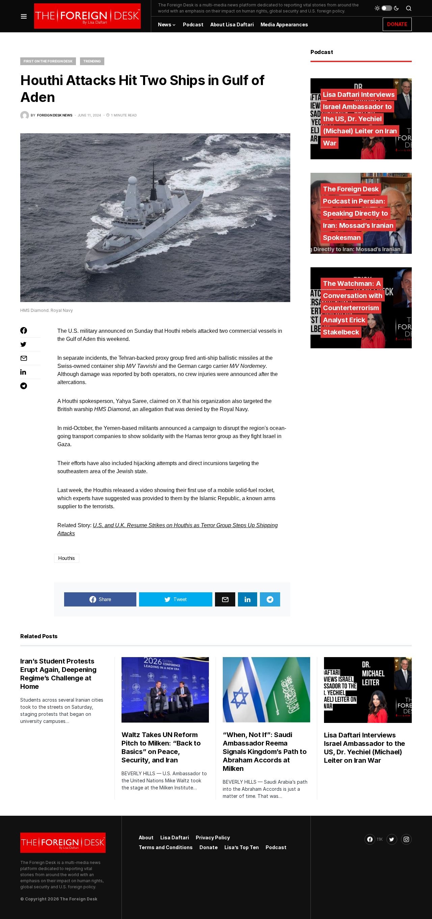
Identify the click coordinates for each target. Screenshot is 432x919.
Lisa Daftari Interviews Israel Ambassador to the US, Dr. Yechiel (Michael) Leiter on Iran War (360, 118)
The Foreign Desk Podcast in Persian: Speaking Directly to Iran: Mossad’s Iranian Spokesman (358, 213)
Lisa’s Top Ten (241, 847)
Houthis (66, 558)
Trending (92, 61)
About (146, 837)
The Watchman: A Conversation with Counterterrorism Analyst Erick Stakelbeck (352, 307)
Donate (208, 847)
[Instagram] (406, 839)
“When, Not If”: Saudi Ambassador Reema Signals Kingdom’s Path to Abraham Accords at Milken (265, 752)
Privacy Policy (213, 837)
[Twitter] (391, 839)
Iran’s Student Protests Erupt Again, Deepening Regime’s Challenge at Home (58, 674)
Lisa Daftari (174, 837)
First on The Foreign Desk (48, 61)
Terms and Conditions (166, 847)
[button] (23, 16)
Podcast (276, 847)
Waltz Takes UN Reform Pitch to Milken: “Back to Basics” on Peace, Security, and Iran (161, 747)
